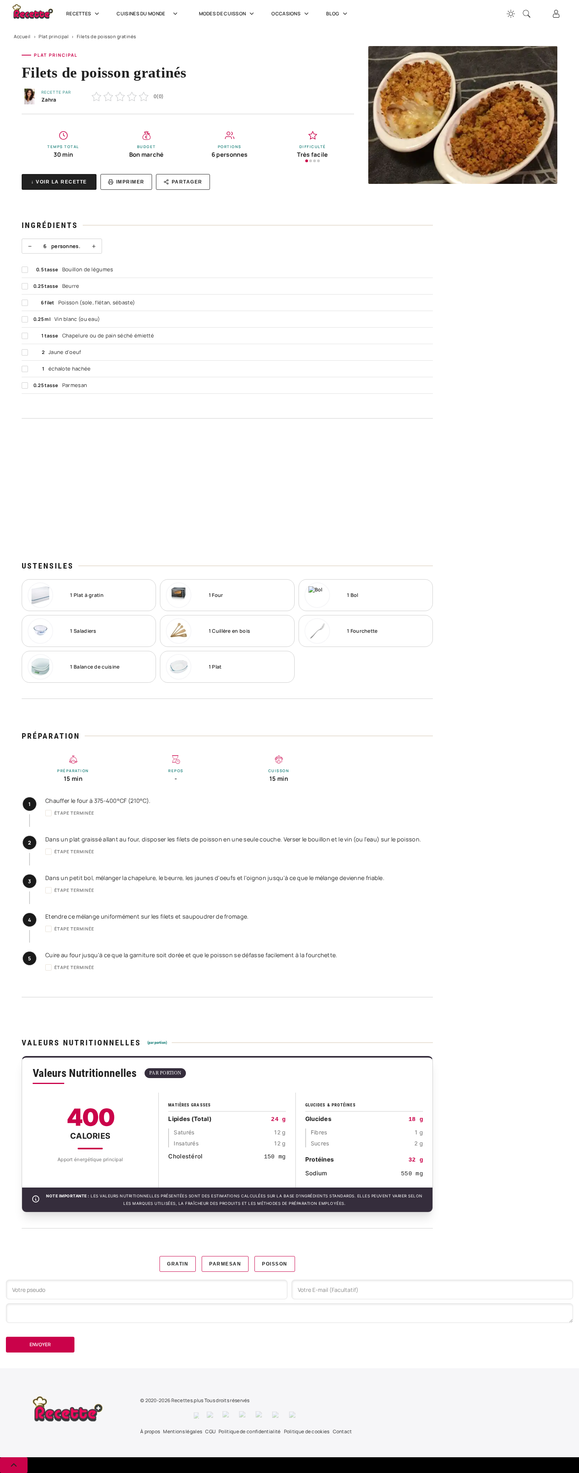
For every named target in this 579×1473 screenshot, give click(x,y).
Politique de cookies (307, 1431)
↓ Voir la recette (59, 182)
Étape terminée (74, 813)
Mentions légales (182, 1431)
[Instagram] (227, 1415)
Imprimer (130, 182)
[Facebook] (196, 1415)
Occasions (286, 13)
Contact (342, 1431)
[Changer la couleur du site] (511, 14)
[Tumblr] (260, 1415)
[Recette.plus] (37, 14)
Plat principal (54, 36)
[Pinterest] (243, 1415)
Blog (332, 13)
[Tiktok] (293, 1415)
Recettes (78, 13)
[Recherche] (527, 14)
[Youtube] (276, 1415)
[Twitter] (211, 1415)
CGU (210, 1431)
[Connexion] (556, 14)
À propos (150, 1431)
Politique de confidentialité (249, 1431)
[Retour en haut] (14, 1465)
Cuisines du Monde (141, 13)
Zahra (48, 99)
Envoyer (40, 1344)
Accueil (22, 36)
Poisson (275, 1264)
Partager (187, 182)
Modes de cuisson (222, 13)
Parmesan (225, 1264)
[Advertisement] (227, 489)
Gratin (177, 1264)
